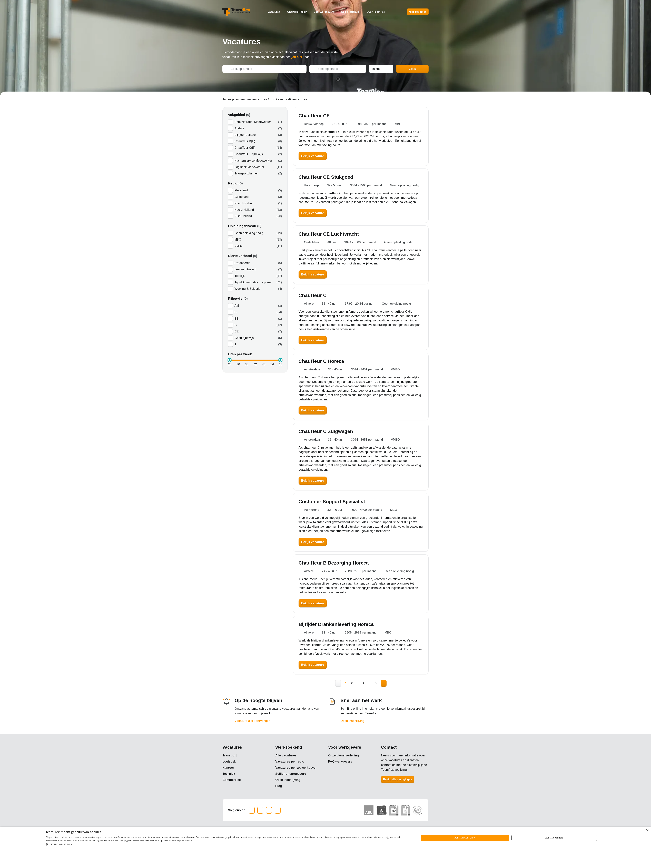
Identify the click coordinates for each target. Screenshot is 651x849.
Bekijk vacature (312, 156)
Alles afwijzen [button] (554, 837)
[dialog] (325, 838)
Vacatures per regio (289, 761)
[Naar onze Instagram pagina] (252, 810)
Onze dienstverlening (343, 755)
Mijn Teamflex (418, 11)
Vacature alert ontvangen (252, 721)
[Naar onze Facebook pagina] (260, 810)
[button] (227, 844)
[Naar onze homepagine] (236, 12)
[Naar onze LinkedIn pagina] (269, 810)
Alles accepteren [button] (465, 837)
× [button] (647, 830)
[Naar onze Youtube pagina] (278, 810)
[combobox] (264, 69)
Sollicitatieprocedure (290, 773)
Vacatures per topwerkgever (296, 767)
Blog (278, 786)
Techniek (228, 773)
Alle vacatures (286, 755)
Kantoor (228, 767)
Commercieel (232, 780)
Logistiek (229, 761)
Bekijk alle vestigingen (397, 779)
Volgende (384, 683)
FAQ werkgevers (340, 761)
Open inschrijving (352, 721)
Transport (229, 755)
